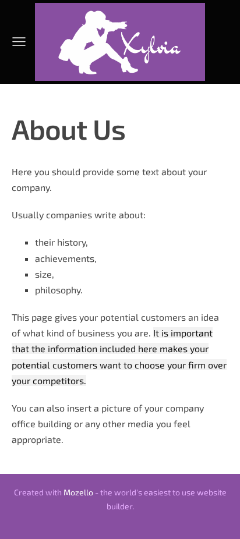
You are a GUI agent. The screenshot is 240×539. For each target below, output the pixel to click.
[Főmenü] (19, 42)
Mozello (78, 492)
